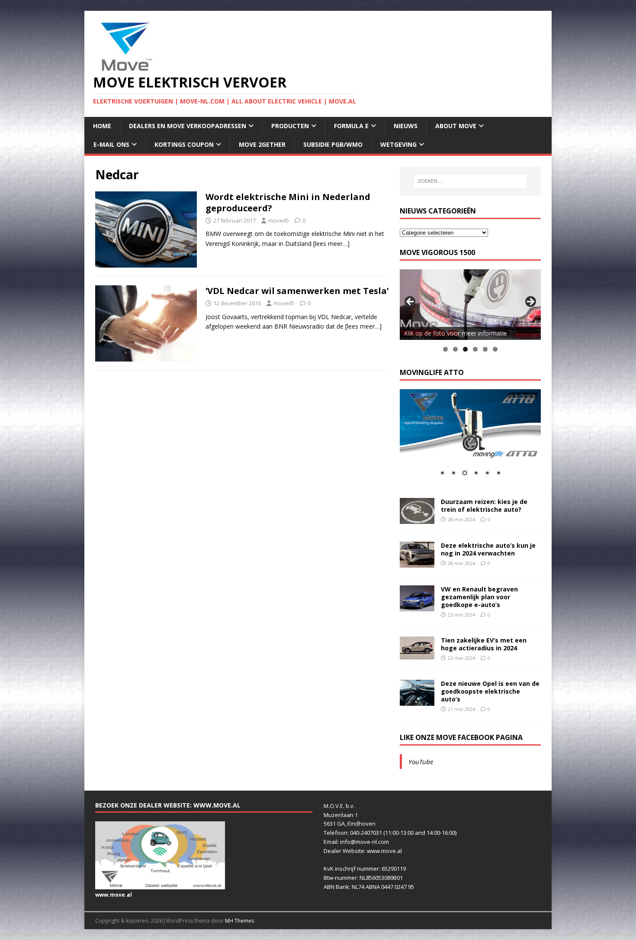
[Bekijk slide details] (470, 304)
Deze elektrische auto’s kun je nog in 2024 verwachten (488, 549)
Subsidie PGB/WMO (333, 144)
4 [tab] (475, 349)
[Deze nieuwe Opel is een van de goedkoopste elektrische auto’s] (417, 700)
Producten (290, 126)
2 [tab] (455, 349)
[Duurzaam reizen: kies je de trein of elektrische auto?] (417, 518)
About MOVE (455, 126)
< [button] (410, 302)
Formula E (351, 126)
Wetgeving (398, 144)
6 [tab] (495, 349)
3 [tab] (465, 349)
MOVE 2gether (262, 144)
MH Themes (239, 920)
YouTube (420, 761)
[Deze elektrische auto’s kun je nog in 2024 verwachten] (417, 562)
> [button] (530, 302)
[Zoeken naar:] (470, 181)
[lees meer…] (331, 243)
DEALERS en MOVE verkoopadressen (187, 126)
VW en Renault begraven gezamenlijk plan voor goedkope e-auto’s (479, 597)
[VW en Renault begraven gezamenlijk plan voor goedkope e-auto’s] (417, 606)
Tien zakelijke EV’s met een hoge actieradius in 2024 (484, 644)
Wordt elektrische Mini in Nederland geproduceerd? (288, 202)
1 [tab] (445, 349)
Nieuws (406, 126)
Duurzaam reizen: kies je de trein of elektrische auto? (484, 505)
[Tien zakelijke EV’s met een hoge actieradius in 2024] (417, 654)
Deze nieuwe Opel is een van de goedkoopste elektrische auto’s (490, 691)
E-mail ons (111, 144)
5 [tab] (485, 349)
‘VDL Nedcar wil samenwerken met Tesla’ (297, 291)
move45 (278, 220)
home (102, 126)
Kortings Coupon (184, 144)
